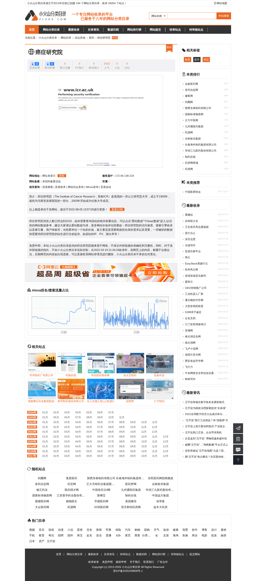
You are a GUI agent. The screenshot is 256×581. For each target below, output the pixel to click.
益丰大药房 (160, 507)
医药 (91, 37)
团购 (147, 529)
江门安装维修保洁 (195, 324)
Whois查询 (92, 186)
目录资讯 (93, 29)
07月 (111, 412)
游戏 (51, 529)
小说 (70, 529)
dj (156, 535)
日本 (32, 541)
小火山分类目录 (48, 37)
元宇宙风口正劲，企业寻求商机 (203, 432)
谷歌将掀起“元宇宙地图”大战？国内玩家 (208, 450)
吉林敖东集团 (160, 484)
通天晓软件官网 (194, 300)
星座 (80, 529)
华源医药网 (101, 501)
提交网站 (194, 554)
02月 (56, 412)
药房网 (189, 168)
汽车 (128, 529)
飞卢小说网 (191, 348)
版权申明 (121, 561)
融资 (223, 535)
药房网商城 (191, 162)
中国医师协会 (193, 191)
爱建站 (189, 214)
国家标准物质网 (42, 495)
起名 (89, 535)
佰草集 (160, 501)
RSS (115, 37)
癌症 (206, 59)
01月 (45, 412)
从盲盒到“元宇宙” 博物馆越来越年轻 (206, 438)
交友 (89, 529)
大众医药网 (42, 507)
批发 (214, 535)
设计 (214, 529)
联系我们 (148, 561)
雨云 (187, 257)
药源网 (71, 507)
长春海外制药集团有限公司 (131, 478)
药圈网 (42, 478)
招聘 (61, 535)
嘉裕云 (189, 281)
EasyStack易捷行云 (196, 263)
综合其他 (80, 37)
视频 (32, 529)
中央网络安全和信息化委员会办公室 (206, 373)
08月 (89, 417)
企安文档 (190, 318)
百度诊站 (106, 186)
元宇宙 (51, 541)
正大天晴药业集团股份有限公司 (101, 484)
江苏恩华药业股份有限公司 (71, 495)
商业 (195, 535)
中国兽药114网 (101, 489)
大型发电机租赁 (194, 306)
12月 (154, 427)
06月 (100, 412)
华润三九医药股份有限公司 (160, 489)
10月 (111, 417)
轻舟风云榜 (191, 269)
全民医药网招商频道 (160, 478)
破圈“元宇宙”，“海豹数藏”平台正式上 (206, 444)
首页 (32, 29)
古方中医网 (191, 120)
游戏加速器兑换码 (195, 275)
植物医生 (71, 501)
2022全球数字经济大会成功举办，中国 (207, 414)
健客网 (189, 95)
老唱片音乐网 (193, 354)
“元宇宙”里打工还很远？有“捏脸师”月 (206, 420)
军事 (108, 529)
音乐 (41, 529)
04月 (78, 412)
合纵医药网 (191, 83)
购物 (137, 529)
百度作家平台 (193, 251)
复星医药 (71, 478)
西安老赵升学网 (194, 360)
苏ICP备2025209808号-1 (128, 570)
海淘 (175, 535)
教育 (187, 59)
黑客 (137, 535)
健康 (175, 529)
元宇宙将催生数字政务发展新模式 (204, 402)
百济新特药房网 (131, 507)
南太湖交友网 (193, 336)
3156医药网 (101, 507)
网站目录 (66, 37)
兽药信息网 (42, 484)
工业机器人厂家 (194, 293)
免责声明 (107, 561)
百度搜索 (47, 186)
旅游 (166, 529)
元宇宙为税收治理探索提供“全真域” (205, 408)
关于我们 (135, 561)
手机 (32, 535)
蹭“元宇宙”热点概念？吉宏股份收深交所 (208, 456)
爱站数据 (137, 221)
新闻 (99, 529)
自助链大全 (191, 220)
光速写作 (190, 245)
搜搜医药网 (42, 501)
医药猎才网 (72, 489)
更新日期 (117, 209)
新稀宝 (101, 495)
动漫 (61, 529)
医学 (197, 59)
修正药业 (42, 489)
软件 (195, 529)
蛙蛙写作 (190, 379)
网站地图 (222, 3)
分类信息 (147, 535)
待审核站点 (196, 29)
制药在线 (130, 495)
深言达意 (190, 239)
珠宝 (80, 535)
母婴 (185, 529)
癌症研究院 (49, 52)
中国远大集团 (160, 495)
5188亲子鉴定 (193, 312)
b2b (118, 535)
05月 (89, 412)
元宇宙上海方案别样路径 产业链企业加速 (209, 426)
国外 (70, 535)
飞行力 (189, 366)
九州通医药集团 (131, 489)
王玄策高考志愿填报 (197, 226)
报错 (61, 175)
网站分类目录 (51, 29)
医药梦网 (130, 484)
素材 (223, 529)
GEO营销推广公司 (196, 287)
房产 (41, 541)
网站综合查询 (76, 186)
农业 (99, 535)
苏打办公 (190, 233)
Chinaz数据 (152, 221)
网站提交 (155, 29)
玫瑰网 (189, 330)
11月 (121, 417)
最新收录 (73, 29)
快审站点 (175, 29)
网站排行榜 (134, 29)
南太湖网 (190, 342)
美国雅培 (130, 501)
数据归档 (113, 29)
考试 (51, 535)
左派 (166, 535)
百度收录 (60, 186)
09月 (100, 417)
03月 (67, 412)
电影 (204, 535)
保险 (118, 529)
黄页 (128, 535)
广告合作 (162, 561)
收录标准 (93, 561)
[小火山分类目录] (77, 15)
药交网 (71, 484)
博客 (204, 529)
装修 (185, 535)
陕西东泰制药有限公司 (101, 478)
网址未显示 (48, 175)
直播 (108, 535)
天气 (156, 529)
